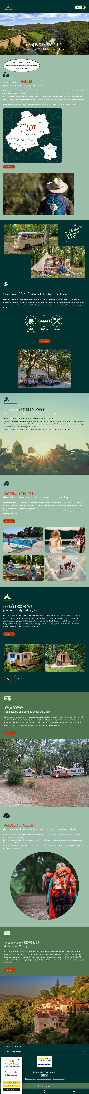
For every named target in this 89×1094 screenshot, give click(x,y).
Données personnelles (44, 1079)
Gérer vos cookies (58, 1079)
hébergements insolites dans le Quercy (46, 621)
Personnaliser (11, 1089)
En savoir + (9, 167)
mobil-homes (15, 618)
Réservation (44, 1086)
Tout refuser (11, 1086)
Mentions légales (30, 1079)
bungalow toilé (8, 624)
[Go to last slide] (8, 678)
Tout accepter (11, 1082)
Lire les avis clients (44, 1064)
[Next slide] (18, 678)
